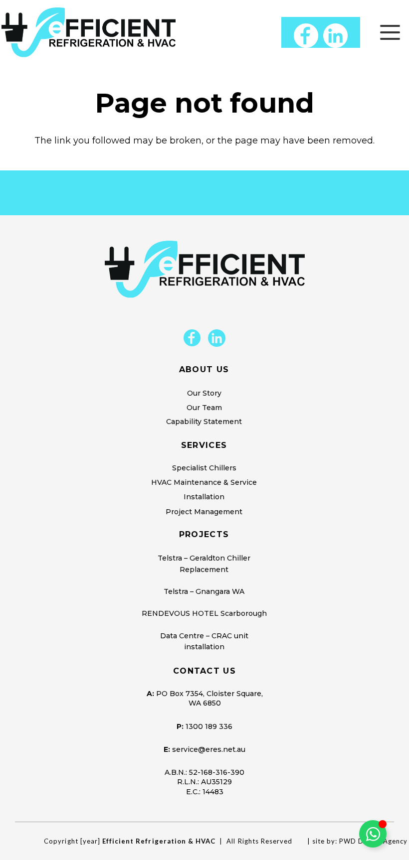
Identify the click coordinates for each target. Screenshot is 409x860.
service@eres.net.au (208, 749)
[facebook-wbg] (306, 35)
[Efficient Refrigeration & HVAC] (88, 32)
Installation (204, 496)
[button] (390, 32)
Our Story (204, 393)
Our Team (204, 407)
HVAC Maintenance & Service (204, 482)
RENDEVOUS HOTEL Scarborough (204, 613)
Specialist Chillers (204, 467)
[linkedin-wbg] (335, 35)
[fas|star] (192, 338)
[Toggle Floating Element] (373, 834)
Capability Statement (204, 421)
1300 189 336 (209, 726)
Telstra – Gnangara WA (204, 591)
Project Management (204, 511)
